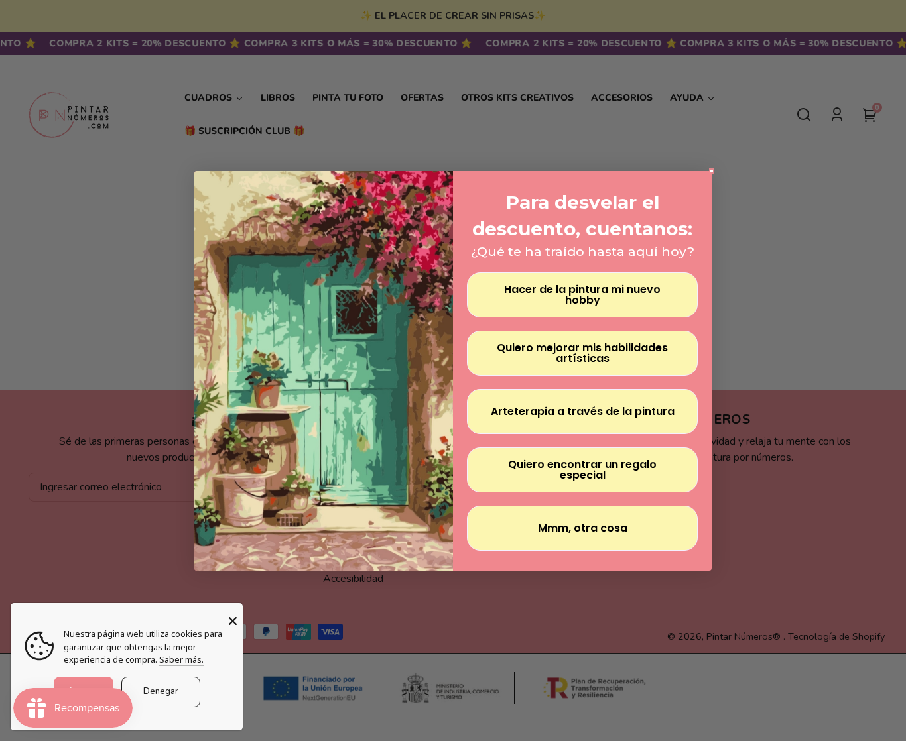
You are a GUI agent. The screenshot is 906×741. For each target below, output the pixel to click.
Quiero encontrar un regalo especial (582, 470)
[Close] (232, 621)
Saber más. (181, 659)
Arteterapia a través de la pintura (583, 411)
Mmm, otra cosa (582, 528)
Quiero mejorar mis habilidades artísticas (582, 353)
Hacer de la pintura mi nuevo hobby (582, 295)
